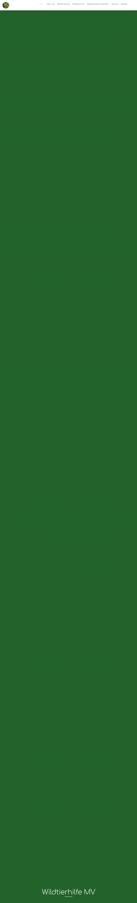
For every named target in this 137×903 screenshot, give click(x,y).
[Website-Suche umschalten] (130, 4)
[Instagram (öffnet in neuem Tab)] (135, 4)
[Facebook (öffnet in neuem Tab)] (133, 4)
